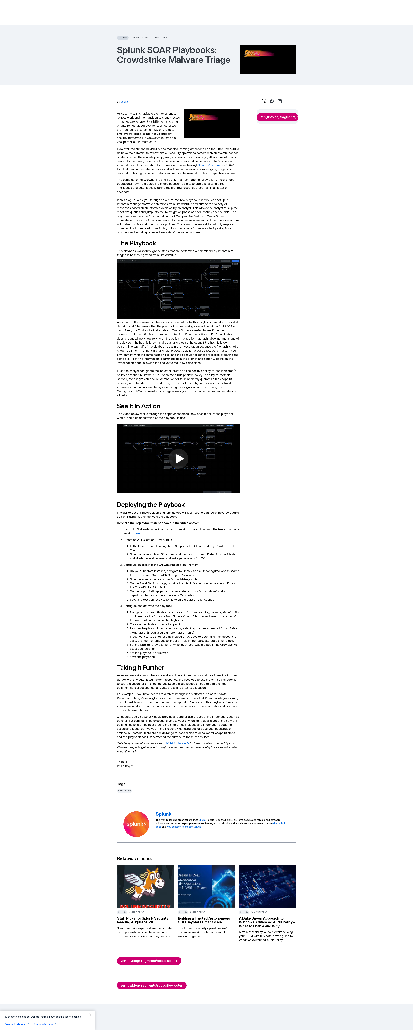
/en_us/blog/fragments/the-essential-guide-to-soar (279, 117)
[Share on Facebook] (272, 101)
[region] (47, 1020)
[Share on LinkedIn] (280, 101)
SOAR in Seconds (177, 743)
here (137, 533)
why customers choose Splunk (184, 826)
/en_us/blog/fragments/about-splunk (149, 961)
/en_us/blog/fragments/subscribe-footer (151, 985)
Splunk (124, 101)
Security (123, 38)
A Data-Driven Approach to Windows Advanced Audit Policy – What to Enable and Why (267, 922)
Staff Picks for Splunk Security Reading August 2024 (142, 920)
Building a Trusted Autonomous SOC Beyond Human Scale (204, 920)
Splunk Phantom (209, 165)
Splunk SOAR (124, 791)
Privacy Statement (16, 1024)
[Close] (90, 1014)
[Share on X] (264, 101)
